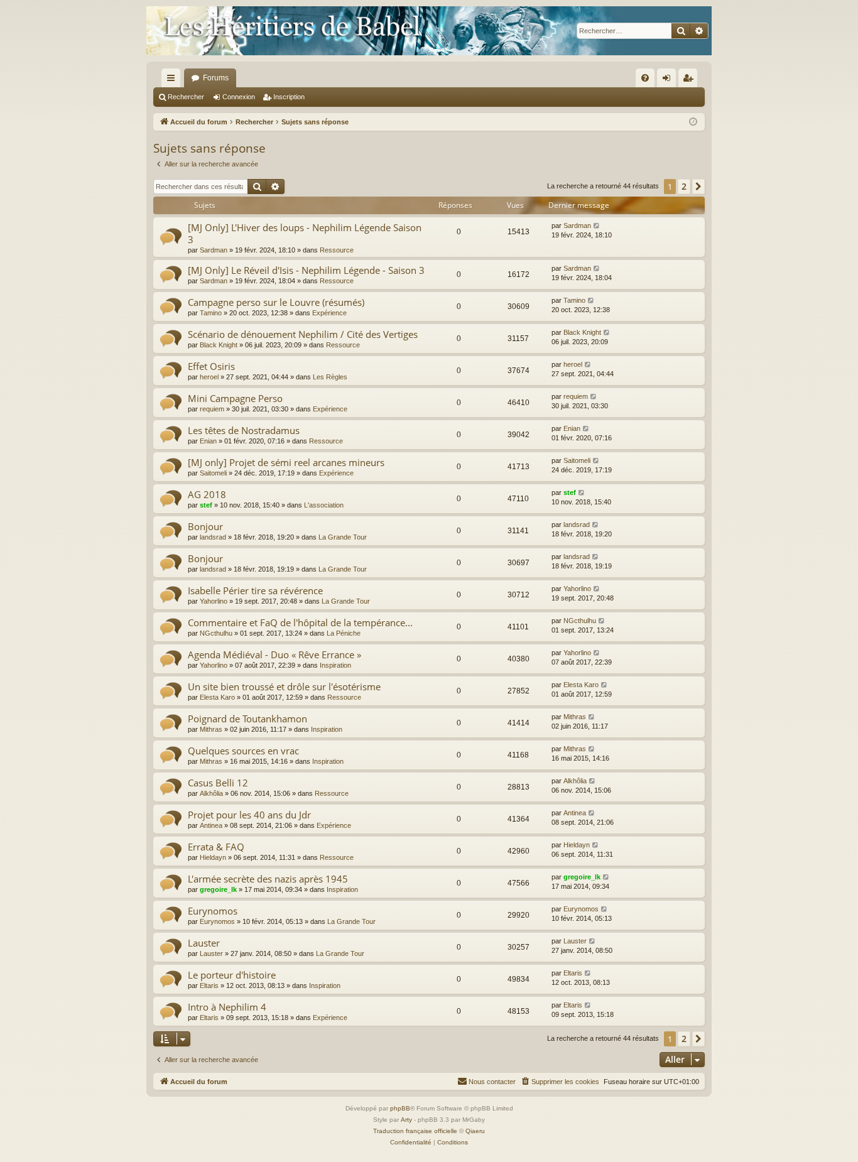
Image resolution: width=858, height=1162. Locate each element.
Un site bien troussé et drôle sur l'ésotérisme (284, 686)
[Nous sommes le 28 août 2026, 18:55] (693, 122)
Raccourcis (173, 80)
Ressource (337, 250)
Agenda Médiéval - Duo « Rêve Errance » (274, 654)
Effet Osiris (211, 366)
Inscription (289, 96)
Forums (216, 77)
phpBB (400, 1108)
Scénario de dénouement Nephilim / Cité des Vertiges (303, 334)
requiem (212, 409)
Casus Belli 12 (218, 782)
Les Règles (330, 377)
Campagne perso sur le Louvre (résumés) (276, 302)
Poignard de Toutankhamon (247, 718)
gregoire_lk (218, 889)
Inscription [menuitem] (690, 80)
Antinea (211, 825)
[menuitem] (645, 77)
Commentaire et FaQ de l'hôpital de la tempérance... (300, 622)
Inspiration (335, 665)
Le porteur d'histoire (232, 975)
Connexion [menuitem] (669, 80)
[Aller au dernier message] (597, 226)
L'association (324, 505)
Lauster (204, 943)
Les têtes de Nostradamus (244, 430)
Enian (208, 441)
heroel (209, 377)
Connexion (238, 96)
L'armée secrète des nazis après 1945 (268, 878)
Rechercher (186, 96)
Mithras (211, 729)
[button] (698, 186)
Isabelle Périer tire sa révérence (255, 590)
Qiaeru (475, 1130)
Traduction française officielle (415, 1130)
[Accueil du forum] (429, 31)
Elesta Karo (217, 697)
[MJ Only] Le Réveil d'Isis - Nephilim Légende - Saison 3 (306, 270)
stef (206, 505)
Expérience (329, 313)
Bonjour (205, 526)
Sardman (213, 250)
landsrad (213, 537)
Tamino (211, 313)
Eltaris (209, 985)
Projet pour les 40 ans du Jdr (249, 814)
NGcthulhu (216, 633)
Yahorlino (213, 601)
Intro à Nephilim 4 (227, 1007)
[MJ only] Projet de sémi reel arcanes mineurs (286, 462)
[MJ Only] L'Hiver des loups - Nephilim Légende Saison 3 (304, 233)
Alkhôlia (211, 793)
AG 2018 (207, 494)
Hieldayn (213, 857)
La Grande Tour (342, 537)
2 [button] (684, 186)
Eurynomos (212, 910)
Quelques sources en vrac (243, 750)
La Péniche (344, 633)
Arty (406, 1119)
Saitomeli (213, 473)
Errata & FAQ (216, 846)
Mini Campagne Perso (235, 398)
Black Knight (218, 345)
